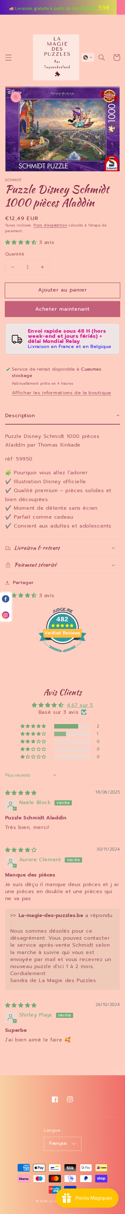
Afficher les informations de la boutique (61, 392)
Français (58, 1143)
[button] (8, 57)
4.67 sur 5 (80, 705)
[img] (21, 793)
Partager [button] (23, 582)
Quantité (14, 254)
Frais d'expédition (50, 225)
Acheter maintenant (62, 309)
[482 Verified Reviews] (62, 655)
